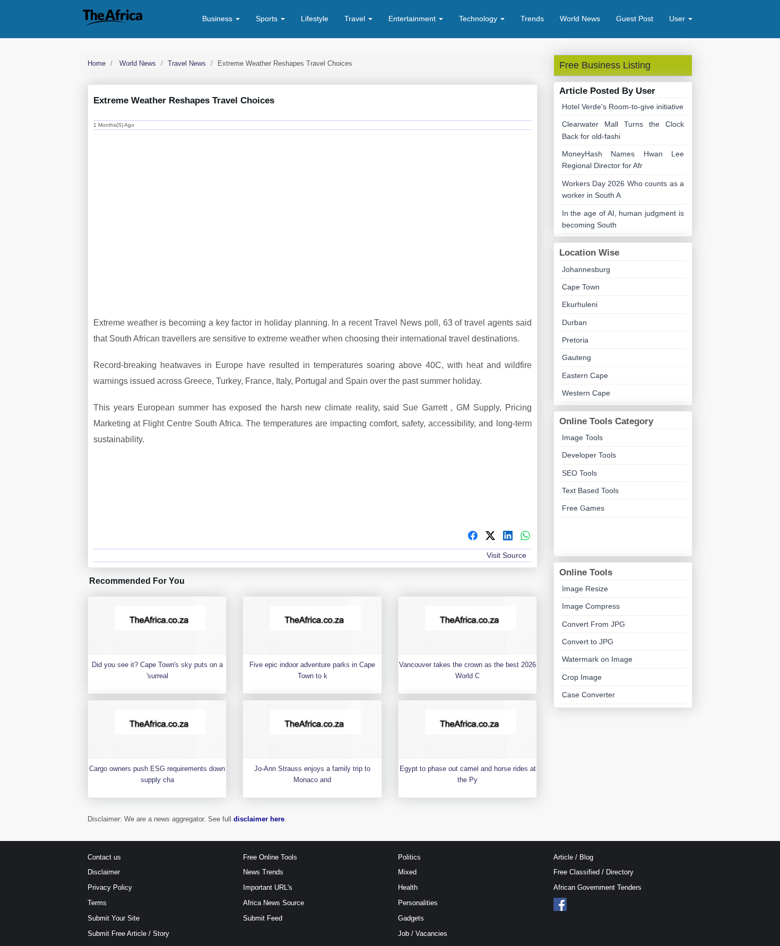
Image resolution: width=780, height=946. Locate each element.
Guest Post (634, 18)
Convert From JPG (593, 624)
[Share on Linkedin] (507, 537)
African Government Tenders (597, 887)
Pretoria (575, 340)
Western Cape (586, 393)
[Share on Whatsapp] (525, 537)
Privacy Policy (110, 887)
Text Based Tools (590, 490)
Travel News (187, 63)
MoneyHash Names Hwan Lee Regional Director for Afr (623, 160)
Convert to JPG (587, 641)
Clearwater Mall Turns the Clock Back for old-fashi (623, 130)
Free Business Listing (605, 65)
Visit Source (506, 555)
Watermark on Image (597, 659)
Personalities (418, 903)
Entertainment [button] (413, 18)
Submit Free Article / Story (128, 934)
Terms (97, 903)
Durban (574, 322)
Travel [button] (355, 18)
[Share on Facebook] (472, 537)
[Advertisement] (312, 213)
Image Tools (582, 437)
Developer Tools (589, 455)
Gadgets (411, 918)
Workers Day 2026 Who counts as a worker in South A (623, 189)
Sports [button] (268, 18)
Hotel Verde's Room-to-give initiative (622, 106)
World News (580, 18)
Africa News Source (273, 903)
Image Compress (591, 606)
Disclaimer (104, 872)
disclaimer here (258, 819)
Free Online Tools (270, 857)
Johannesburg (586, 269)
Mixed (407, 872)
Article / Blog (573, 857)
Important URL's (267, 887)
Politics (409, 857)
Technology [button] (479, 18)
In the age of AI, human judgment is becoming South (623, 219)
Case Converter (588, 694)
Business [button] (218, 18)
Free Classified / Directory (593, 872)
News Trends (263, 872)
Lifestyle (314, 18)
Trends (532, 18)
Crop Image (582, 677)
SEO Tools (579, 473)
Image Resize (585, 588)
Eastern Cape (585, 375)
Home (97, 63)
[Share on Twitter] (490, 537)
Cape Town (581, 287)
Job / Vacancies (422, 934)
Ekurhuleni (579, 304)
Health (408, 887)
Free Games (583, 508)
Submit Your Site (114, 918)
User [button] (678, 18)
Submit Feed (262, 918)
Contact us (104, 857)
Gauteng (576, 357)
